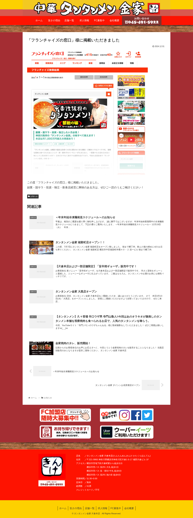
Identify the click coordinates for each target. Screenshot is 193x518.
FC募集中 (116, 508)
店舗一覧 (90, 508)
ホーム (62, 508)
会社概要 (129, 508)
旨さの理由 (76, 508)
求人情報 (102, 508)
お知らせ (34, 196)
